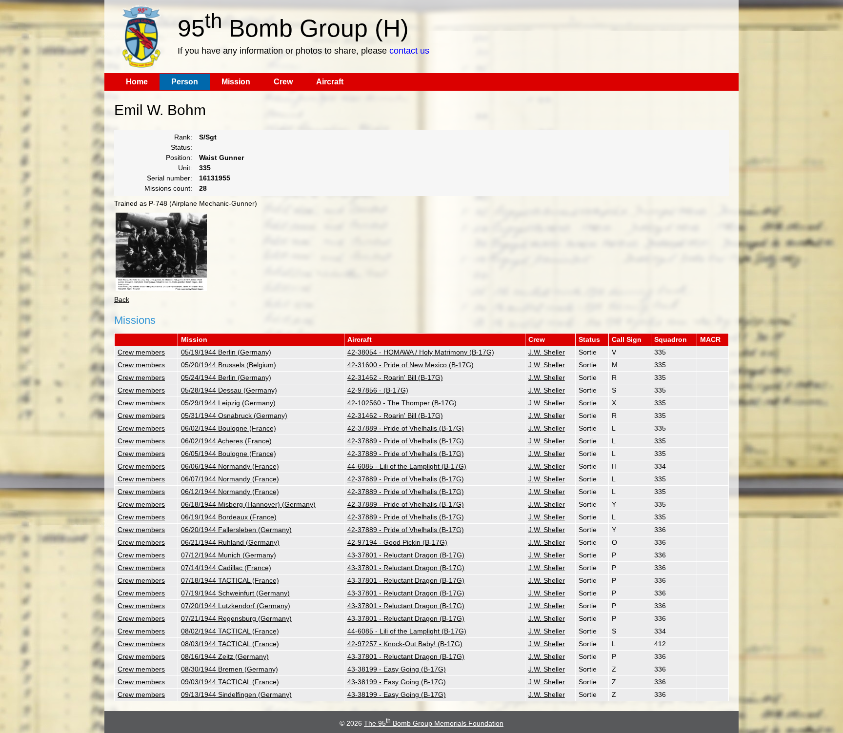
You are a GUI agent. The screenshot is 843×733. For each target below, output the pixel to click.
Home (137, 82)
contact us (409, 51)
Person (184, 82)
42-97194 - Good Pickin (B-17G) (397, 542)
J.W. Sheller (546, 352)
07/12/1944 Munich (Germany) (228, 555)
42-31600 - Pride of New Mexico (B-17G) (410, 365)
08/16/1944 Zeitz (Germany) (225, 656)
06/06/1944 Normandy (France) (230, 466)
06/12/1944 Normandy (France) (230, 491)
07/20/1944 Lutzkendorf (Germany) (235, 606)
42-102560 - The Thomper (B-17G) (402, 403)
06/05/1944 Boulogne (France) (228, 453)
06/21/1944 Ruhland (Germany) (230, 542)
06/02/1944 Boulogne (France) (228, 428)
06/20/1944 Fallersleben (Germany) (236, 530)
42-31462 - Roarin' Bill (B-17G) (395, 377)
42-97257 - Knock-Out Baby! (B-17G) (404, 644)
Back (121, 299)
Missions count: (168, 188)
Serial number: (169, 178)
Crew (283, 82)
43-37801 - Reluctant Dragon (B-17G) (405, 555)
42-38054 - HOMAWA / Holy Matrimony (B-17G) (420, 352)
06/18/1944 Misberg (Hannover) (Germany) (248, 504)
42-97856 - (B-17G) (377, 390)
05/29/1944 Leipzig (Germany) (228, 403)
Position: (179, 157)
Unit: (185, 168)
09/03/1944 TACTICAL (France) (230, 682)
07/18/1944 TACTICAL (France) (230, 580)
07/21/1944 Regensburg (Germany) (236, 618)
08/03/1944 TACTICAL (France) (230, 644)
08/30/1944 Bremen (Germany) (229, 669)
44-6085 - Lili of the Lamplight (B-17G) (406, 466)
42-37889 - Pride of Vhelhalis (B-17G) (405, 428)
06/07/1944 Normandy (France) (230, 479)
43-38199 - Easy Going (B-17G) (396, 669)
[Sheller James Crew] (161, 252)
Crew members (141, 352)
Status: (181, 147)
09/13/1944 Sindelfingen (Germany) (236, 694)
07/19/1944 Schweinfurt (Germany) (235, 593)
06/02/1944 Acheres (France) (226, 441)
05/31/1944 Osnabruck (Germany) (234, 415)
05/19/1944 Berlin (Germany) (226, 352)
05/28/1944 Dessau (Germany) (229, 390)
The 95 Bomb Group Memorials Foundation (433, 723)
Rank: (183, 137)
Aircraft (329, 82)
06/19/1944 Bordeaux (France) (229, 517)
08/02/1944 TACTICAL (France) (230, 631)
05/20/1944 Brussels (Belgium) (228, 365)
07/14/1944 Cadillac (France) (226, 568)
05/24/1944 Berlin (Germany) (226, 377)
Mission (235, 82)
